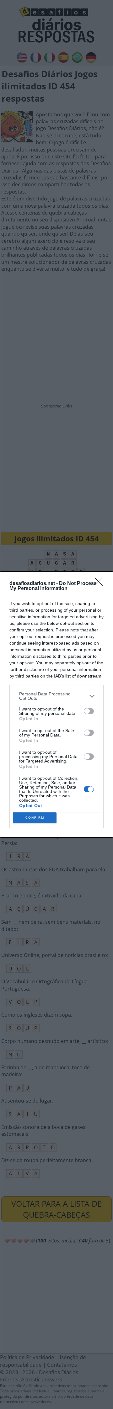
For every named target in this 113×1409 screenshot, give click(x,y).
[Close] (101, 584)
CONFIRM (34, 817)
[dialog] (56, 704)
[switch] (89, 711)
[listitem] (56, 696)
